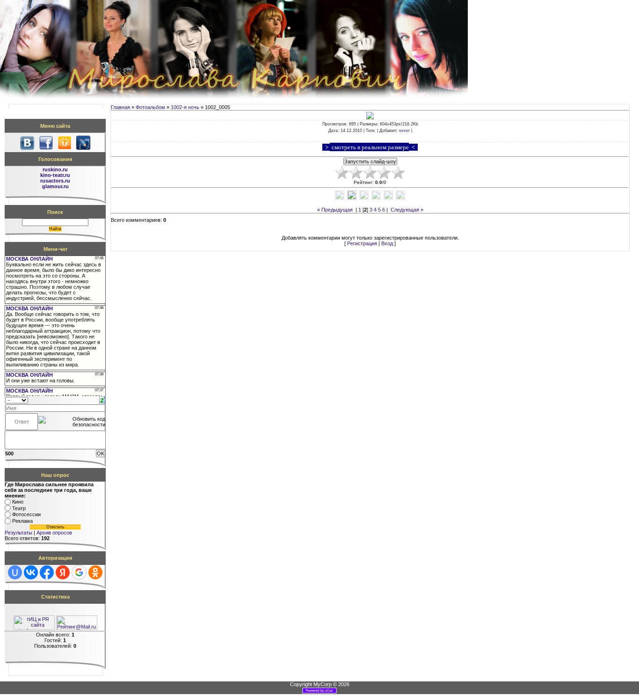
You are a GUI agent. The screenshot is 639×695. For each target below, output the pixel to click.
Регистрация (362, 243)
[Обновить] (102, 399)
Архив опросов (54, 532)
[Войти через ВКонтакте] (31, 572)
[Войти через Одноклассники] (95, 572)
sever (404, 130)
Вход (387, 243)
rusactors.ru (55, 180)
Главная (120, 107)
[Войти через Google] (79, 572)
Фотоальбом (150, 107)
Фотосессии (26, 515)
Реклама (22, 521)
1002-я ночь (185, 107)
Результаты (18, 532)
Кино (17, 502)
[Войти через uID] (15, 572)
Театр (19, 508)
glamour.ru (55, 186)
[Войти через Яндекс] (63, 572)
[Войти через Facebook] (47, 572)
